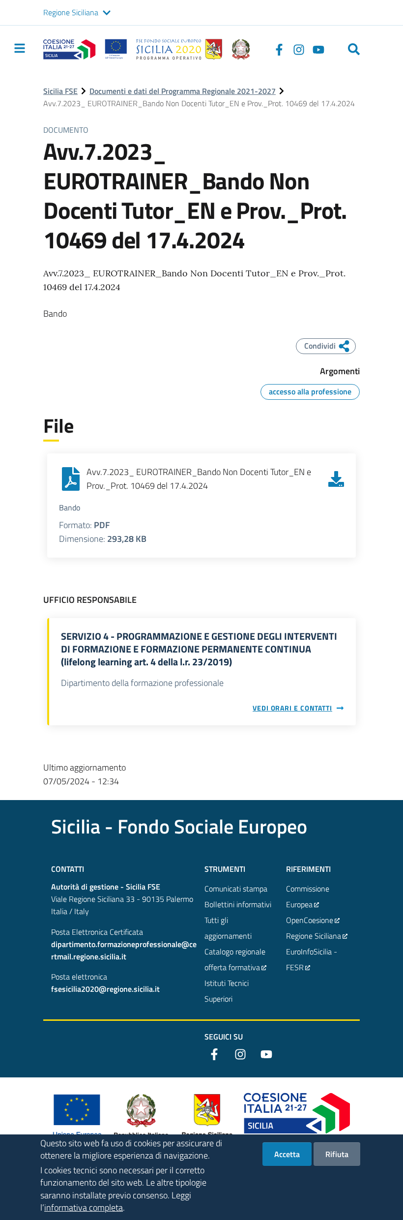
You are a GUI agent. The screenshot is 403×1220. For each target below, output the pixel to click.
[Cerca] (354, 49)
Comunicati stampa (235, 888)
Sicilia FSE (60, 91)
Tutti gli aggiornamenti (228, 928)
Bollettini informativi (237, 904)
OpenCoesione (309, 920)
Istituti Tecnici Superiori (226, 991)
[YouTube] (318, 49)
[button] (106, 12)
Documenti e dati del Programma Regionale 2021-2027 (182, 91)
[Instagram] (299, 49)
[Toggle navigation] (20, 48)
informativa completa (83, 1207)
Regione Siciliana (70, 12)
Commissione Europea (307, 896)
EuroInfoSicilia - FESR (311, 959)
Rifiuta (336, 1154)
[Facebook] (279, 49)
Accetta (287, 1154)
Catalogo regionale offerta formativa (234, 959)
